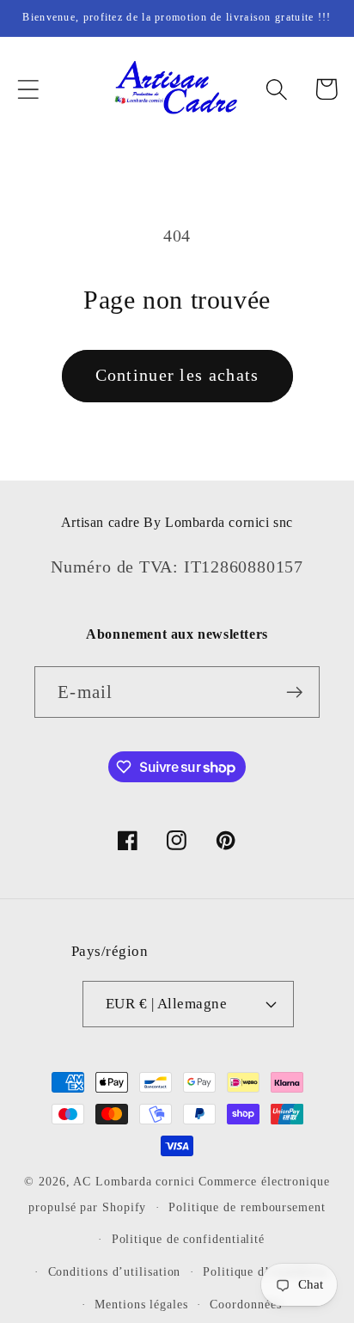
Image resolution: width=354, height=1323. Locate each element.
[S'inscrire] (294, 692)
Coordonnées (245, 1304)
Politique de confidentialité (188, 1239)
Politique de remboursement (247, 1207)
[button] (27, 88)
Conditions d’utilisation (114, 1271)
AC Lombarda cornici (133, 1181)
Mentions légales (141, 1304)
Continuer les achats (177, 375)
